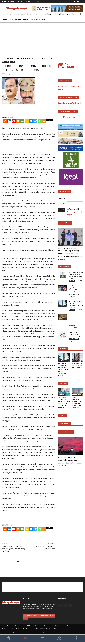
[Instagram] (78, 1)
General (11, 20)
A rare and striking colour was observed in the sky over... (69, 459)
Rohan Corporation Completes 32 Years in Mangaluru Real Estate (75, 334)
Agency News (11, 58)
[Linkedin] (9, 121)
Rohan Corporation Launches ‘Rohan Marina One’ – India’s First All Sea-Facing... (77, 402)
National (74, 14)
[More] (44, 121)
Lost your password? (74, 212)
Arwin (46, 632)
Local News (71, 281)
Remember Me (74, 209)
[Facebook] (74, 1)
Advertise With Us (35, 20)
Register (70, 215)
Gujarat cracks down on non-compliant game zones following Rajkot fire (13, 548)
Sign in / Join (37, 2)
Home (4, 14)
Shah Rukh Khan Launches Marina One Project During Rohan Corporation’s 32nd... (68, 251)
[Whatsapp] (40, 121)
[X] (81, 1)
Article (60, 245)
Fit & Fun (29, 14)
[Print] (18, 121)
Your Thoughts (48, 14)
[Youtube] (14, 121)
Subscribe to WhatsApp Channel (69, 103)
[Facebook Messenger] (31, 121)
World (43, 20)
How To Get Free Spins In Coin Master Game (44, 547)
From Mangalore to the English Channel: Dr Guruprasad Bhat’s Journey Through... (76, 289)
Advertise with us (65, 80)
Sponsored (63, 383)
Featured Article (65, 223)
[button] (80, 14)
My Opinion (18, 20)
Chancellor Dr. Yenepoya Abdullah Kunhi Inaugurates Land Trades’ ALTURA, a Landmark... (76, 319)
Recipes (23, 14)
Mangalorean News (12, 14)
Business (5, 20)
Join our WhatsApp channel (69, 97)
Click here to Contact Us (31, 616)
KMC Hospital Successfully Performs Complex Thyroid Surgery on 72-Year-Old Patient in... (64, 402)
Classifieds (71, 310)
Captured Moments (66, 432)
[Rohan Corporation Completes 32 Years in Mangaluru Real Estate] (62, 334)
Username (62, 198)
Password (61, 203)
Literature (26, 20)
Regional (68, 14)
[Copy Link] (27, 121)
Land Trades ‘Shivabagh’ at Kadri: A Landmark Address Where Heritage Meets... (76, 275)
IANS (4, 74)
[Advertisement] (42, 38)
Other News (38, 14)
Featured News (65, 267)
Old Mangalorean (59, 14)
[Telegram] (35, 121)
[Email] (22, 121)
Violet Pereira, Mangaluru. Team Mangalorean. (70, 257)
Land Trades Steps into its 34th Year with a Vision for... (77, 365)
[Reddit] (5, 121)
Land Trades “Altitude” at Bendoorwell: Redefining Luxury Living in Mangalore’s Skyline (76, 304)
